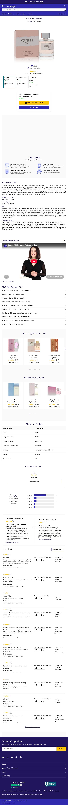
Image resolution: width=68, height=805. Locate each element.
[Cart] (65, 6)
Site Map (40, 795)
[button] (9, 82)
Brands (30, 14)
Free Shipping (62, 14)
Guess (31, 21)
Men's (20, 14)
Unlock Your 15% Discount (35, 102)
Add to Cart (34, 107)
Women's (7, 14)
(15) (37, 71)
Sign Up (61, 748)
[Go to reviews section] (32, 71)
